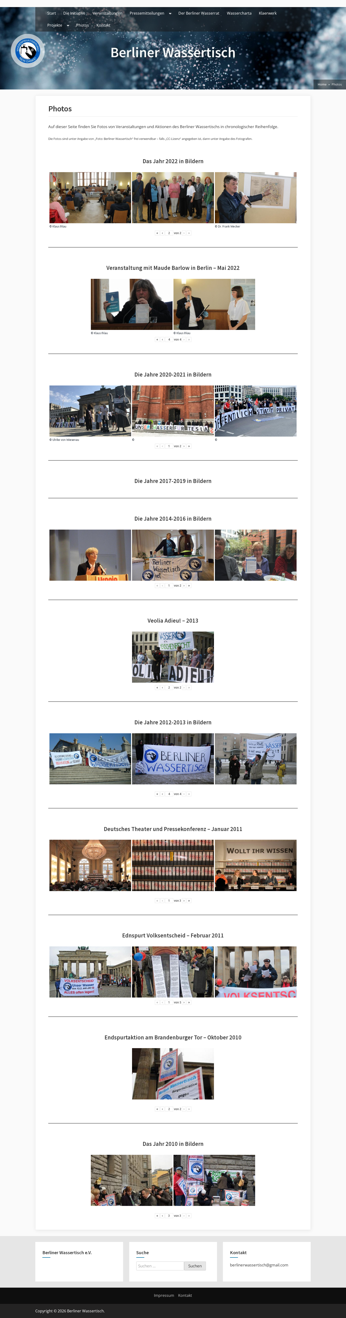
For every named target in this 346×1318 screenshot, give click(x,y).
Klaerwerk (268, 13)
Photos (82, 25)
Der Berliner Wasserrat (198, 13)
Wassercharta (239, 13)
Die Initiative (74, 13)
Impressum (164, 1295)
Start (51, 13)
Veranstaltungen (107, 13)
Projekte (54, 25)
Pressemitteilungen (147, 13)
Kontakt (103, 25)
